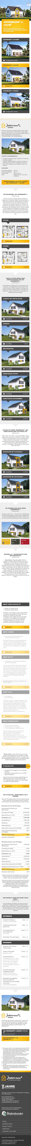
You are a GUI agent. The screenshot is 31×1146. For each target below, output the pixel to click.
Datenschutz (12, 1137)
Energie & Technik (7, 1126)
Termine (4, 1121)
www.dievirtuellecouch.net (8, 1143)
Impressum (5, 1137)
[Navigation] (28, 3)
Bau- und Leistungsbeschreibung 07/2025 (19, 1048)
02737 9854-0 (9, 1099)
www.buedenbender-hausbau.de (10, 1102)
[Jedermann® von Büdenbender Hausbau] (9, 3)
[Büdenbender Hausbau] (15, 1113)
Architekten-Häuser (7, 1124)
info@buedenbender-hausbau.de (10, 1100)
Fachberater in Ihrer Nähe (9, 1131)
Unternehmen (6, 1128)
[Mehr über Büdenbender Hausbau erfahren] (8, 1087)
